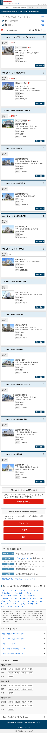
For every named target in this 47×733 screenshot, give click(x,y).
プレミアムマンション (23, 558)
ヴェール (22, 596)
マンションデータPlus (9, 660)
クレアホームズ (32, 604)
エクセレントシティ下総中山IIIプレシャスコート (20, 37)
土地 (23, 537)
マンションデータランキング (13, 654)
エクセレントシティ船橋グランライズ (16, 110)
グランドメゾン (6, 601)
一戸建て (23, 530)
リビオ (23, 601)
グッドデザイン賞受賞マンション (14, 649)
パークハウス (5, 593)
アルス (15, 596)
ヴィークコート (32, 601)
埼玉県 (24, 669)
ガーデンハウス (6, 596)
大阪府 (11, 673)
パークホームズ (17, 593)
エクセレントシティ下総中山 (13, 249)
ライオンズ (31, 596)
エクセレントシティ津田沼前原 (13, 183)
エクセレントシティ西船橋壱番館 (14, 419)
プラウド (4, 590)
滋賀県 (30, 673)
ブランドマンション (9, 644)
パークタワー (28, 593)
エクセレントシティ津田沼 (12, 148)
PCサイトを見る (25, 727)
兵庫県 (17, 673)
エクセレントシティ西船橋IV (13, 454)
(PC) (12, 722)
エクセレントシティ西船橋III (12, 349)
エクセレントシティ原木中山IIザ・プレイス (18, 282)
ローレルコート (6, 604)
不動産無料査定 (23, 502)
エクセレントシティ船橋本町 (13, 314)
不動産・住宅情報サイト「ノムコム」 (15, 717)
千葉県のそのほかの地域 (18, 7)
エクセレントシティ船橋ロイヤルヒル (16, 384)
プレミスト (13, 598)
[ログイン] (40, 2)
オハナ (23, 590)
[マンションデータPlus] (10, 2)
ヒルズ (30, 590)
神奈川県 (17, 669)
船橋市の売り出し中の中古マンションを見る (18, 579)
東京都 (11, 669)
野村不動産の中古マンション (13, 634)
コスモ (40, 598)
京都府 (24, 673)
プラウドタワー (14, 590)
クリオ (23, 604)
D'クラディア (24, 598)
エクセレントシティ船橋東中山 (13, 73)
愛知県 (11, 676)
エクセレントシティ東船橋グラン (14, 216)
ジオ (41, 601)
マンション (23, 523)
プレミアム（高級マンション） (13, 639)
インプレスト (19, 606)
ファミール (4, 598)
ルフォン (16, 604)
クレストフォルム (6, 606)
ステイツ (37, 590)
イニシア (33, 598)
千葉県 (7, 7)
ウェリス (16, 601)
